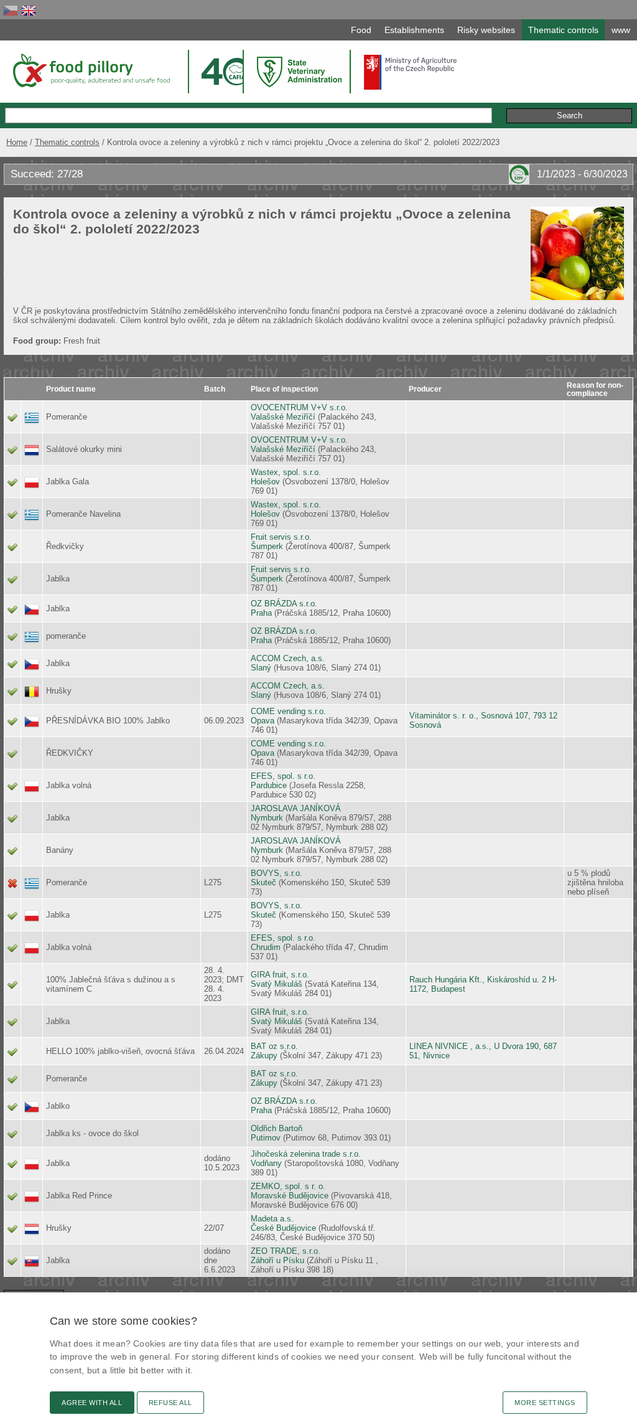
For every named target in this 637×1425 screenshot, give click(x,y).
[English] (28, 10)
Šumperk (267, 546)
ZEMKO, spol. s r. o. (288, 1186)
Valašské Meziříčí (283, 416)
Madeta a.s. (272, 1218)
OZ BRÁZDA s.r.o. (284, 603)
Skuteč (263, 882)
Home (16, 142)
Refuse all (170, 1402)
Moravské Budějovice (289, 1195)
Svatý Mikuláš (276, 984)
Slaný (261, 667)
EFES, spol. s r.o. (283, 776)
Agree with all (92, 1402)
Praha (261, 613)
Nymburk (267, 817)
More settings (544, 1402)
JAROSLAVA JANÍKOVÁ (296, 808)
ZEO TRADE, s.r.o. (285, 1251)
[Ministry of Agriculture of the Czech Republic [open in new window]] (410, 72)
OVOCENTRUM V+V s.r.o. (299, 407)
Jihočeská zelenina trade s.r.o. (306, 1154)
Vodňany (266, 1163)
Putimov (266, 1137)
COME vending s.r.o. (288, 711)
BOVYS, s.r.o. (276, 873)
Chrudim (266, 947)
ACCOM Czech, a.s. (288, 658)
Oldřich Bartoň (276, 1128)
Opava (262, 720)
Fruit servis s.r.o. (281, 537)
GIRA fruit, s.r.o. (280, 974)
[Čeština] (10, 10)
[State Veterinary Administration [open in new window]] (300, 71)
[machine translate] (38, 365)
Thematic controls (67, 142)
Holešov (265, 481)
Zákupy (264, 1055)
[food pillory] (90, 70)
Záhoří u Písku (277, 1260)
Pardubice (269, 785)
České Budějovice (283, 1228)
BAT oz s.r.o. (274, 1046)
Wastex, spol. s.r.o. (286, 472)
